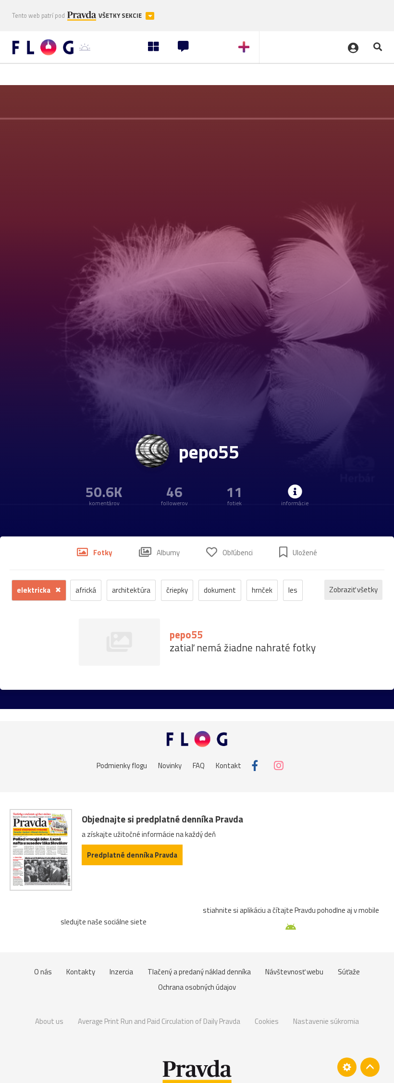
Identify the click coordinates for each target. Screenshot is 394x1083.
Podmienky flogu (122, 765)
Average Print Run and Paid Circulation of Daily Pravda (159, 1021)
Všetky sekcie (120, 15)
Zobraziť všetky (353, 589)
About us (49, 1021)
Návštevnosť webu (294, 972)
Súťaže (349, 972)
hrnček (262, 590)
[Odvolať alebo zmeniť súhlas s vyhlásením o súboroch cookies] (347, 1067)
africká (85, 590)
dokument (220, 590)
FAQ (199, 765)
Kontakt (228, 765)
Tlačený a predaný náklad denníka (199, 972)
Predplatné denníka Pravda (132, 854)
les (292, 590)
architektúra (131, 590)
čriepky (177, 590)
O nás (43, 972)
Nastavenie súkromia (326, 1021)
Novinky (170, 765)
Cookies (267, 1021)
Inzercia (121, 972)
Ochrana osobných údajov (197, 987)
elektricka (34, 590)
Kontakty (80, 972)
